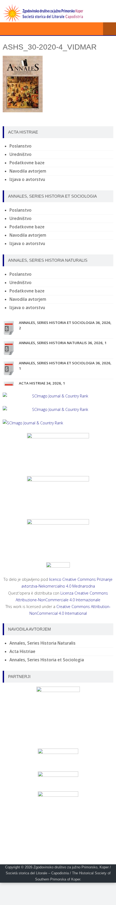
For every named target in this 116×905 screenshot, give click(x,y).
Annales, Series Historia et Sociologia (46, 660)
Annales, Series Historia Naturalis (42, 643)
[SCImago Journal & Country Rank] (58, 396)
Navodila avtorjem (27, 171)
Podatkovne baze (27, 163)
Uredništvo (20, 154)
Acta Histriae (22, 651)
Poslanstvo (20, 146)
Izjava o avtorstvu (27, 179)
